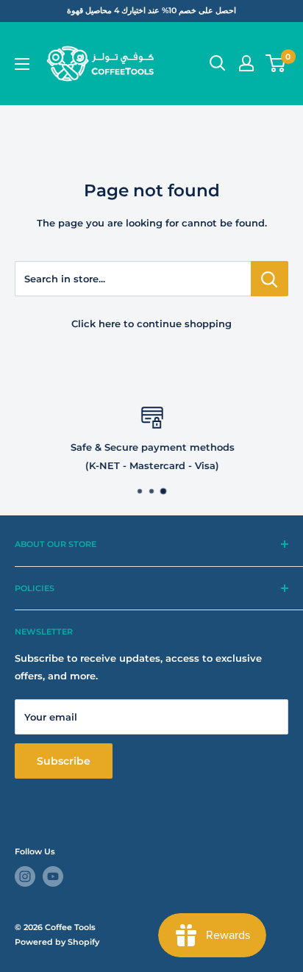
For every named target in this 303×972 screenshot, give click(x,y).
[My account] (246, 63)
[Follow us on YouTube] (53, 876)
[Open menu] (22, 64)
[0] (276, 63)
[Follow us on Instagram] (25, 876)
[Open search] (218, 63)
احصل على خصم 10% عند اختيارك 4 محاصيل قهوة (151, 10)
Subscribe (63, 761)
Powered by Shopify (57, 942)
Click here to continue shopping (151, 323)
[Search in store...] (269, 278)
